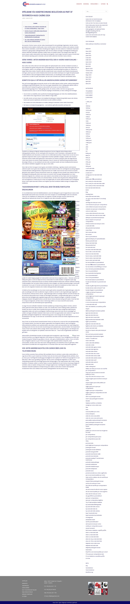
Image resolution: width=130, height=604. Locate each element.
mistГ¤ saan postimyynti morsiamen (94, 398)
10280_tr (88, 116)
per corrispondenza (90, 434)
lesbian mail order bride (91, 328)
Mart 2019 (88, 83)
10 (86, 103)
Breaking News (89, 194)
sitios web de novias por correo (93, 493)
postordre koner (90, 470)
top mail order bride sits (91, 509)
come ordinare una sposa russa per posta (96, 207)
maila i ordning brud (90, 366)
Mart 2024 (88, 79)
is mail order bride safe (91, 304)
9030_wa (88, 157)
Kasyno (87, 308)
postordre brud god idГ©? (92, 451)
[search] (107, 4)
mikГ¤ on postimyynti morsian (93, 396)
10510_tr (88, 127)
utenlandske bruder (90, 519)
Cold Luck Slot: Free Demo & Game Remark (96, 23)
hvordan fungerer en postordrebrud (94, 290)
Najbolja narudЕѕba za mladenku (94, 403)
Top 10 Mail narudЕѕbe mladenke (94, 502)
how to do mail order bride (92, 254)
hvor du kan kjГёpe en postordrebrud (95, 279)
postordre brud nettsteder (92, 456)
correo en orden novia (91, 211)
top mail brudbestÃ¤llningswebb (93, 504)
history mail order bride (91, 243)
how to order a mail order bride (93, 258)
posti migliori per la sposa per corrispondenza (97, 445)
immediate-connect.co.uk (92, 300)
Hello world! (88, 44)
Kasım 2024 (88, 62)
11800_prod (88, 142)
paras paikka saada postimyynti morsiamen (96, 420)
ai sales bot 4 (89, 172)
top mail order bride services (93, 506)
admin (23, 18)
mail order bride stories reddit (93, 355)
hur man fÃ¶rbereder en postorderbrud (95, 264)
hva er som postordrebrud (92, 277)
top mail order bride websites (93, 511)
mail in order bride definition (92, 342)
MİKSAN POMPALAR (27, 594)
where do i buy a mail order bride (94, 539)
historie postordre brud (91, 241)
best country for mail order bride (93, 181)
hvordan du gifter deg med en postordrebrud (96, 285)
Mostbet (88, 401)
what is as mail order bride (92, 537)
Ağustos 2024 (89, 68)
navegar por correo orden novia (93, 405)
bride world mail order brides (93, 196)
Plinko (87, 441)
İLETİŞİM (103, 4)
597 (86, 151)
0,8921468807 (89, 95)
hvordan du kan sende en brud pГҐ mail (95, 288)
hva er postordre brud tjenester (93, 273)
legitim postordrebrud (91, 321)
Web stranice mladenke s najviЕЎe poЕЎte (96, 530)
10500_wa (88, 125)
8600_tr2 (88, 155)
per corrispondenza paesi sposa (93, 436)
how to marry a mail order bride (93, 256)
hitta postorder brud (90, 245)
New (87, 407)
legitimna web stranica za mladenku (94, 326)
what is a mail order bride (92, 532)
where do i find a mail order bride (94, 541)
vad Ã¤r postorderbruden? (92, 521)
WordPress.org (89, 572)
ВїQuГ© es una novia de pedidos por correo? (97, 552)
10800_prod (88, 140)
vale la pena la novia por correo (93, 524)
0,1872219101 (89, 93)
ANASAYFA (79, 4)
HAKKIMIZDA (25, 585)
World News (89, 549)
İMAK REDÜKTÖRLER (27, 592)
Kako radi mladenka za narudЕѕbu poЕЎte (96, 306)
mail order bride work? (91, 360)
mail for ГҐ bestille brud (91, 338)
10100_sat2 (88, 110)
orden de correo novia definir (93, 416)
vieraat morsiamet (90, 528)
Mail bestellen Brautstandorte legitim (95, 336)
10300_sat (88, 119)
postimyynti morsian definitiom (93, 449)
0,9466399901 (89, 97)
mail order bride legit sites (92, 349)
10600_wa (88, 132)
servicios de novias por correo (93, 483)
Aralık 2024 (88, 60)
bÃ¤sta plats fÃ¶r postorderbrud (93, 179)
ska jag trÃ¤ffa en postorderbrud (94, 496)
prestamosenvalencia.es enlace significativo (96, 473)
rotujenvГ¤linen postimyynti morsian (94, 481)
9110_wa (88, 159)
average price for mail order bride (94, 175)
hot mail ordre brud (90, 247)
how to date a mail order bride (93, 251)
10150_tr (88, 112)
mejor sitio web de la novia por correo (95, 376)
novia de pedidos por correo (92, 411)
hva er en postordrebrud (92, 271)
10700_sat (88, 138)
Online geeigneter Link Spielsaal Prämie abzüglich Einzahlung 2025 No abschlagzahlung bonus (95, 30)
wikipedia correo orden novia (93, 543)
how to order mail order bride (93, 260)
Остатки (88, 558)
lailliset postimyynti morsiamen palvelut (95, 311)
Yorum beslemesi (90, 570)
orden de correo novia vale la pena (94, 418)
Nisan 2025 (88, 51)
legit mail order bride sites (92, 315)
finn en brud (88, 234)
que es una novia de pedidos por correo (95, 475)
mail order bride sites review (92, 353)
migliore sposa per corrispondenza (94, 390)
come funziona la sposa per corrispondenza (96, 204)
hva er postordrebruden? (92, 275)
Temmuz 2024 (89, 70)
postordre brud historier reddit (93, 454)
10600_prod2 (89, 129)
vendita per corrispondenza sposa (94, 526)
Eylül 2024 (88, 66)
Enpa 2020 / (56, 602)
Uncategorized (89, 517)
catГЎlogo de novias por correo (93, 202)
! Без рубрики (89, 91)
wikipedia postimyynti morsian (93, 547)
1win (87, 144)
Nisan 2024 (88, 77)
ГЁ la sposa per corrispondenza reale (95, 554)
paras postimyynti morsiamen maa (94, 422)
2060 (87, 147)
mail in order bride (90, 340)
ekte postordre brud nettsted (93, 228)
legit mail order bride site (92, 313)
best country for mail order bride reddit (95, 183)
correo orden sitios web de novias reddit (95, 215)
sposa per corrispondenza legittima (94, 500)
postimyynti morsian (91, 447)
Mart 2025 (88, 53)
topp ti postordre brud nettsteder (94, 515)
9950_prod (88, 166)
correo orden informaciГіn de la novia (95, 213)
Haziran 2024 (89, 72)
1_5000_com (89, 101)
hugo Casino (34, 83)
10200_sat (88, 114)
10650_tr (88, 134)
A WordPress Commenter (100, 44)
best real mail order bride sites (93, 188)
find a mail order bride (91, 232)
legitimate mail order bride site (93, 324)
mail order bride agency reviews (93, 347)
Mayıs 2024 (88, 75)
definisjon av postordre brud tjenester (95, 217)
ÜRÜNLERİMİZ (25, 587)
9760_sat (88, 164)
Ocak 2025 (88, 57)
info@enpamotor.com (54, 596)
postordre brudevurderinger (92, 462)
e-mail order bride (90, 226)
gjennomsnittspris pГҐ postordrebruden (95, 238)
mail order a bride (90, 345)
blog (87, 192)
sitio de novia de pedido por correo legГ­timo (96, 491)
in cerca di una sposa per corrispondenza (96, 302)
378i (87, 149)
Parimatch (88, 428)
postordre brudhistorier (91, 464)
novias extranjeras (90, 414)
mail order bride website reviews (93, 358)
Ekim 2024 (88, 64)
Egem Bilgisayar (63, 602)
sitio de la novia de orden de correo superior (96, 489)
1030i (87, 121)
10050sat (88, 108)
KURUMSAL (86, 4)
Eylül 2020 (88, 81)
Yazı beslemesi (89, 568)
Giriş (87, 565)
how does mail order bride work (93, 249)
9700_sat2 (88, 162)
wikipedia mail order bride (92, 545)
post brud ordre (89, 443)
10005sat (88, 106)
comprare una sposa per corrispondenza (95, 209)
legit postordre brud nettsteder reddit (95, 319)
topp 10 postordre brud (91, 513)
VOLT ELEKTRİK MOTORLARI (29, 590)
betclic (87, 190)
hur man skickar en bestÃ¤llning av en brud (96, 266)
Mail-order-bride (90, 364)
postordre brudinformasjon (92, 466)
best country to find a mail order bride (95, 185)
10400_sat (88, 123)
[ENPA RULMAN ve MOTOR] (34, 4)
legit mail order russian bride (92, 317)
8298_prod (88, 153)
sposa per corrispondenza (92, 498)
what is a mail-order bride (92, 534)
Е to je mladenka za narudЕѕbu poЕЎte (95, 556)
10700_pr (88, 136)
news (87, 409)
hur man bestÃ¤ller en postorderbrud (95, 262)
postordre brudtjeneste (91, 468)
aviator (87, 177)
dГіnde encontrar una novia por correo (95, 223)
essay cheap (89, 230)
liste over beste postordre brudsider (94, 334)
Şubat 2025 (88, 55)
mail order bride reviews (91, 351)
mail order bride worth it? (92, 362)
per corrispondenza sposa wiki (93, 439)
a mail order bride (90, 168)
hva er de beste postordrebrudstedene (95, 269)
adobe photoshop (90, 170)
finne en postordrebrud (91, 236)
